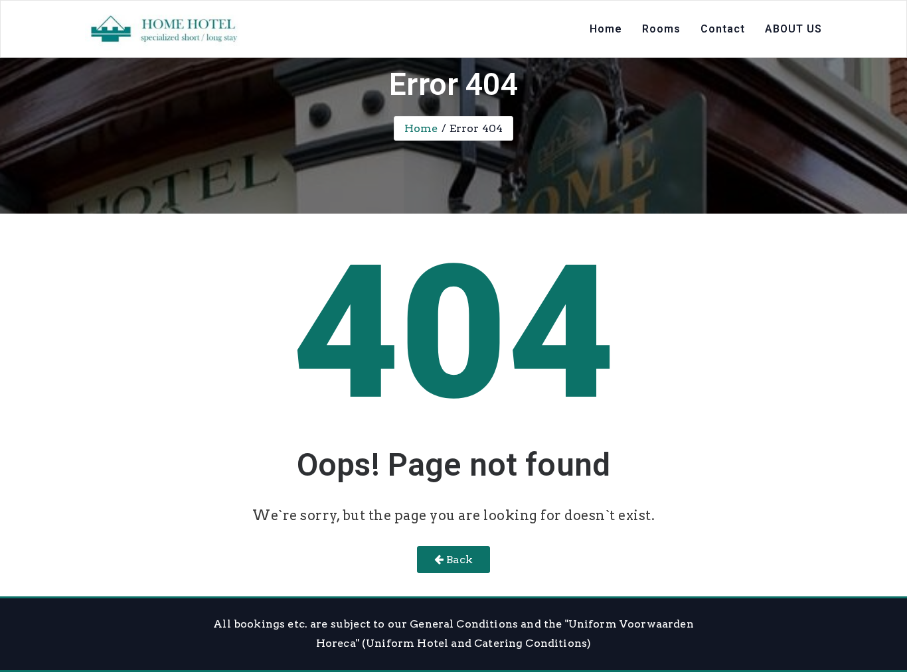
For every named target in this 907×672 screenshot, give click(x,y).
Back (458, 559)
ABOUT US (793, 29)
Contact (723, 29)
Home (606, 29)
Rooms (661, 29)
